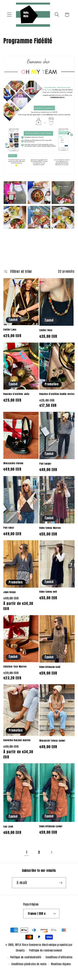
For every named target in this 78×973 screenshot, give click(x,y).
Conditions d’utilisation (59, 957)
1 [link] (26, 852)
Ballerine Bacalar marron (16, 740)
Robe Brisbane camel (50, 826)
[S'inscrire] (61, 882)
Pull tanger (45, 463)
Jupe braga (9, 592)
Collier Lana (9, 329)
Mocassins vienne (13, 463)
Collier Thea (45, 330)
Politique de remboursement (45, 950)
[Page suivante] (51, 852)
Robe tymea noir (48, 591)
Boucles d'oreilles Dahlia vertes (56, 394)
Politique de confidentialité (25, 957)
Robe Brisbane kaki (49, 667)
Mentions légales (61, 964)
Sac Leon (8, 826)
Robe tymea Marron (50, 528)
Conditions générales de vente (28, 964)
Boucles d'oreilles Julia (16, 394)
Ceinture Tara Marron (14, 666)
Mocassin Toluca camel (52, 740)
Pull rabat (8, 527)
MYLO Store (21, 945)
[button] (9, 15)
